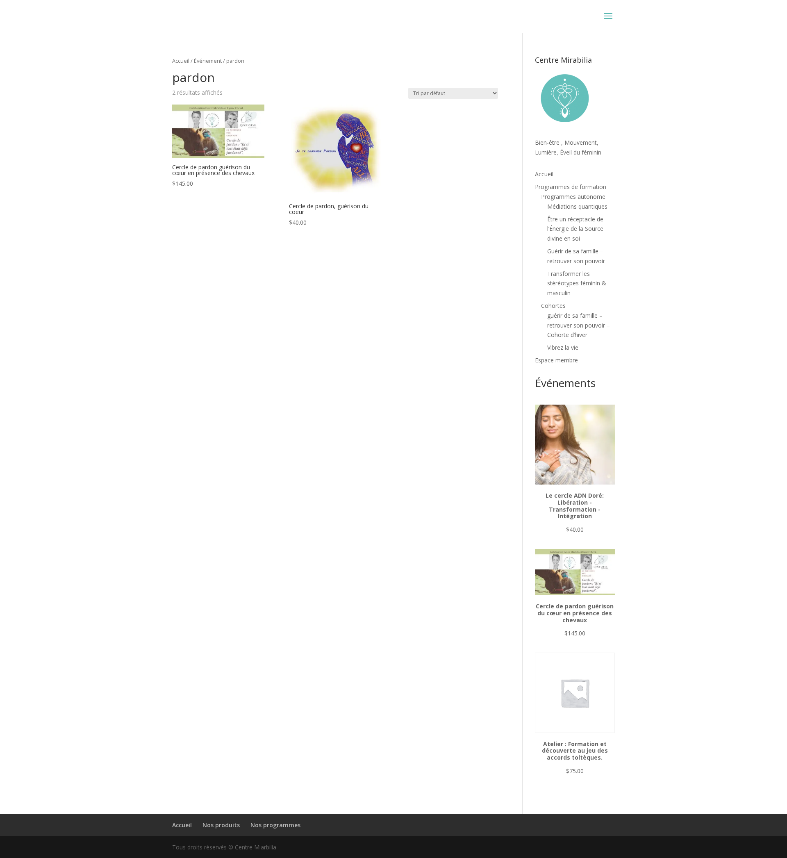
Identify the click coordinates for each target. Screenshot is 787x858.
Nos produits (221, 825)
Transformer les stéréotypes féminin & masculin (576, 283)
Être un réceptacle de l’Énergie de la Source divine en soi (575, 229)
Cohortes (553, 306)
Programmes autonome (573, 196)
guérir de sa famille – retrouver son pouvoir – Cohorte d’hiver (578, 325)
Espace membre (556, 360)
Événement (208, 60)
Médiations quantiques (577, 206)
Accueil (180, 60)
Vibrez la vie (562, 347)
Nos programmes (275, 825)
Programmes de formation (570, 187)
